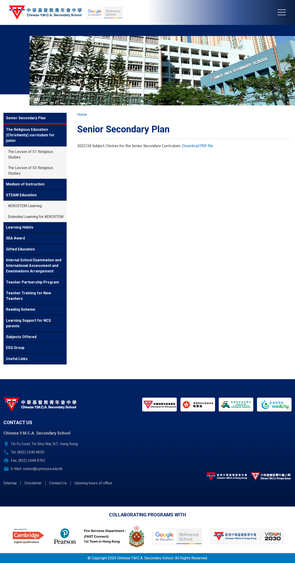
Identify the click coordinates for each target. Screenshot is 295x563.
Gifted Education (20, 249)
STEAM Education (21, 195)
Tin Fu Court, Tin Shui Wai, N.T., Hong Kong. (44, 444)
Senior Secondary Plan (26, 118)
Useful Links (17, 359)
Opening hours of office (93, 483)
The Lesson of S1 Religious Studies (30, 154)
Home (82, 114)
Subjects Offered (21, 337)
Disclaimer (33, 483)
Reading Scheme (20, 309)
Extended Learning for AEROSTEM (35, 216)
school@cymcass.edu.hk (42, 469)
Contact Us (58, 483)
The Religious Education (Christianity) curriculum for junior (30, 135)
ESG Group (15, 348)
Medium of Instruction (25, 184)
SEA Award (15, 238)
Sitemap (10, 483)
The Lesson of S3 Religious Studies (30, 171)
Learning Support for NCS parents (28, 323)
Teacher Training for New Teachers (28, 296)
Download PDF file (197, 146)
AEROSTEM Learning (25, 206)
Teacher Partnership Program (32, 282)
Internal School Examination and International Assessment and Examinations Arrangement (33, 265)
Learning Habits (19, 227)
